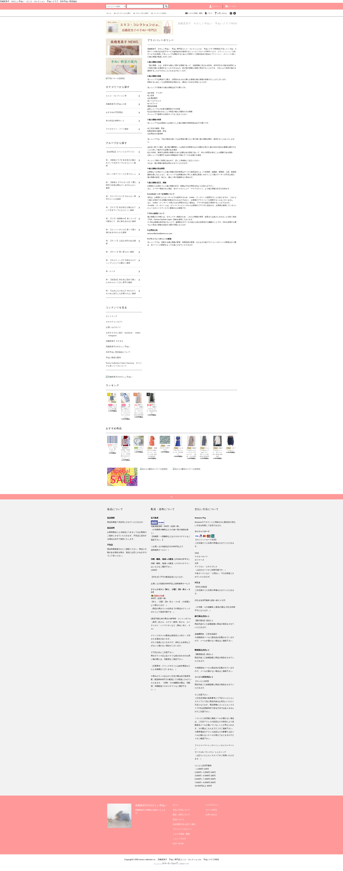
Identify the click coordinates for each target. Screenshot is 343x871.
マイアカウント (212, 805)
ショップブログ (179, 839)
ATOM (181, 843)
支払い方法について (181, 810)
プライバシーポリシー (182, 829)
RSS (175, 843)
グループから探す (142, 13)
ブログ (209, 13)
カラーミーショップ (225, 52)
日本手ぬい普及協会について (118, 352)
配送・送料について (181, 815)
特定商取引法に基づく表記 (184, 824)
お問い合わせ (222, 13)
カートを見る (211, 810)
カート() (232, 6)
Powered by (158, 864)
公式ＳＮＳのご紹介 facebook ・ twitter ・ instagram (123, 334)
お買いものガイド (113, 327)
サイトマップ (111, 316)
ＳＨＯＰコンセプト (114, 322)
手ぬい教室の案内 (113, 357)
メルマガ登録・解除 (195, 13)
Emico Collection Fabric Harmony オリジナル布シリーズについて (124, 364)
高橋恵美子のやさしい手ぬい (118, 346)
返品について (178, 819)
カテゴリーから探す (123, 13)
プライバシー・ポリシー (220, 54)
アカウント (216, 6)
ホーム (109, 13)
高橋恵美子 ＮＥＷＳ (114, 341)
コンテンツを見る (160, 13)
